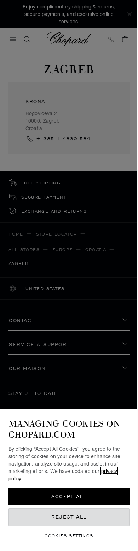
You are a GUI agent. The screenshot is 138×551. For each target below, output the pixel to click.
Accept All (69, 496)
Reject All (69, 517)
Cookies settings (69, 535)
